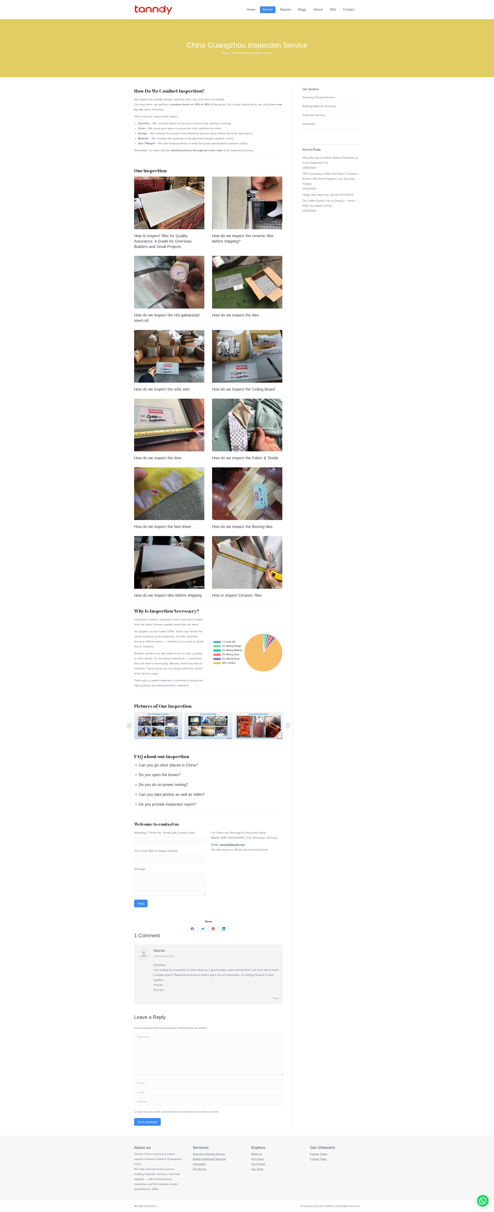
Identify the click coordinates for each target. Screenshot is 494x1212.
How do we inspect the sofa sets (162, 389)
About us (256, 1153)
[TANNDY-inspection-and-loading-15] (158, 725)
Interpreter (308, 123)
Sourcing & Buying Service (318, 97)
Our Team (257, 1169)
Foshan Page (318, 1158)
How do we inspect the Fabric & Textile (245, 458)
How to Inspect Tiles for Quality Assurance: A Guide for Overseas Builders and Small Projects (163, 241)
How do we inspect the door (158, 458)
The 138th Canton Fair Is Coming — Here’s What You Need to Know (328, 203)
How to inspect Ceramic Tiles (237, 595)
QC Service (200, 1169)
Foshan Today (318, 1153)
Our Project (258, 1163)
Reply (276, 998)
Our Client (257, 1158)
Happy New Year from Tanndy (320, 194)
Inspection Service (313, 115)
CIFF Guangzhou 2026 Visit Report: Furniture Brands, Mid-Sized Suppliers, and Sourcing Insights (330, 178)
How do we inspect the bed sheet (162, 526)
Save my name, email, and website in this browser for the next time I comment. (178, 1112)
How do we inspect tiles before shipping (168, 595)
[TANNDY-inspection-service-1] (208, 725)
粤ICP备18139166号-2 (146, 1206)
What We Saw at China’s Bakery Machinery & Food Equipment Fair (330, 160)
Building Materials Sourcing (319, 106)
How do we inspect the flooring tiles (242, 526)
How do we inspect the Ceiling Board (243, 389)
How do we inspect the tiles (235, 315)
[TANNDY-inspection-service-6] (258, 725)
